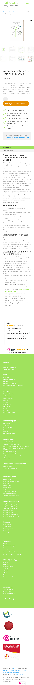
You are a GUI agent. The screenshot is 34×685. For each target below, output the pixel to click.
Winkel (10, 12)
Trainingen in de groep (10, 491)
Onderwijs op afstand (9, 383)
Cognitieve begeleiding (10, 504)
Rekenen (16, 12)
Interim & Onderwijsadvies (11, 672)
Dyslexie (5, 429)
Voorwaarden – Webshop (10, 552)
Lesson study (7, 487)
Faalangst (6, 432)
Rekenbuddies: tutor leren (11, 516)
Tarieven (5, 570)
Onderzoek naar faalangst (11, 444)
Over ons (6, 564)
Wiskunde (6, 410)
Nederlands (6, 406)
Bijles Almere (7, 524)
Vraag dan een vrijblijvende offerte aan (17, 137)
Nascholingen (7, 485)
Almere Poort (7, 526)
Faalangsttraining (8, 466)
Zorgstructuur (7, 479)
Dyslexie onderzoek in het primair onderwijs (16, 446)
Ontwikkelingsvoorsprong (10, 508)
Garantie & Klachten (9, 550)
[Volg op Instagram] (13, 598)
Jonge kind (6, 483)
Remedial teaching (8, 394)
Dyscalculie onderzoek (9, 452)
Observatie (6, 458)
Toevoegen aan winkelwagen (16, 103)
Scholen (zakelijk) (21, 670)
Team (5, 573)
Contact (5, 562)
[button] (31, 20)
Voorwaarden (19, 675)
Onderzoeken (7, 423)
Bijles (5, 365)
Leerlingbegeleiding (9, 379)
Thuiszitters (6, 425)
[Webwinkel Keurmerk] (11, 640)
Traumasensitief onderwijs (11, 496)
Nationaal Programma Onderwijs (13, 385)
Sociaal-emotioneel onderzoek (12, 456)
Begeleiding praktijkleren (10, 514)
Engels (5, 408)
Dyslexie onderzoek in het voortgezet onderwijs (14, 449)
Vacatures (6, 575)
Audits (5, 489)
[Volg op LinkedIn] (9, 598)
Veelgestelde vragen (9, 412)
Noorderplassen (8, 529)
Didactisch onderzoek (9, 454)
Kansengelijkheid (8, 566)
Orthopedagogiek (8, 369)
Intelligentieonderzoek (9, 442)
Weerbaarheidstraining (10, 468)
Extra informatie (8, 150)
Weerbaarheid (7, 427)
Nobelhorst (6, 531)
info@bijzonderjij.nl (9, 593)
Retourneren (7, 548)
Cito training (7, 404)
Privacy (15, 668)
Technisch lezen (8, 396)
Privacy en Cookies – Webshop (12, 554)
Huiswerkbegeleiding (9, 367)
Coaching (6, 377)
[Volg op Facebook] (5, 598)
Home (5, 12)
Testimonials (7, 568)
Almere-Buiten (7, 533)
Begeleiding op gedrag (10, 506)
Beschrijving (7, 147)
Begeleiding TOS (8, 510)
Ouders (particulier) (9, 670)
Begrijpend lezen (8, 398)
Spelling (5, 402)
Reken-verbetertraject (9, 493)
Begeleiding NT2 (8, 512)
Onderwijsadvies (8, 381)
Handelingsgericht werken (11, 481)
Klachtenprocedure (9, 577)
